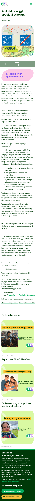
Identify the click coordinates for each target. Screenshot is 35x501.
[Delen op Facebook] (3, 49)
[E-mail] (3, 60)
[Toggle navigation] (31, 4)
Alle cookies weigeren (11, 497)
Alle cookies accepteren (12, 491)
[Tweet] (3, 55)
